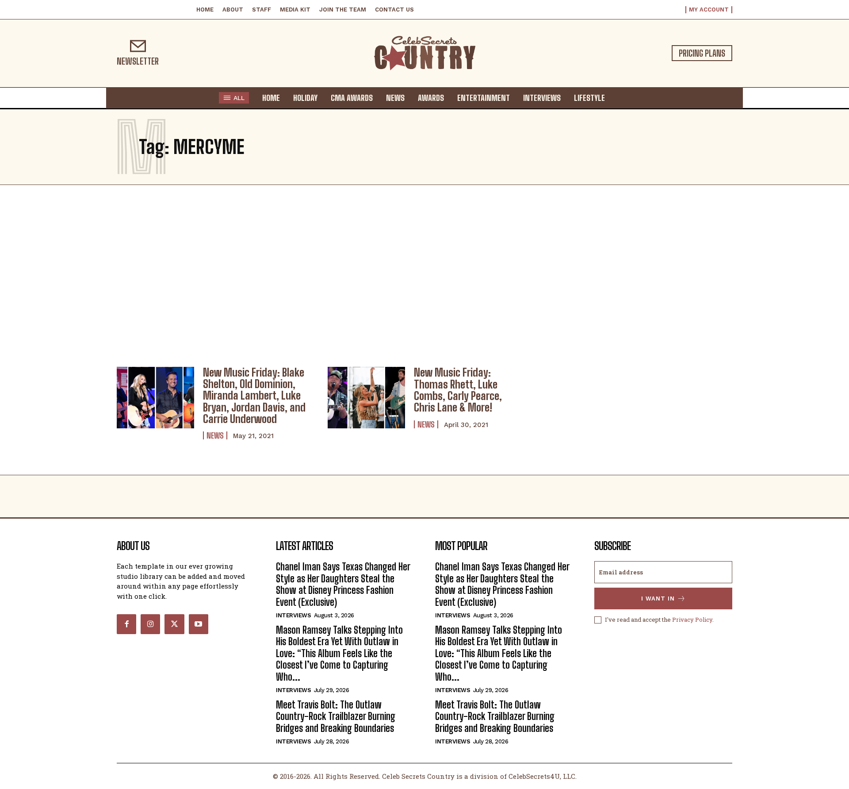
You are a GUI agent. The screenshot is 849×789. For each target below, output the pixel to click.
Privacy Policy (692, 620)
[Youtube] (198, 624)
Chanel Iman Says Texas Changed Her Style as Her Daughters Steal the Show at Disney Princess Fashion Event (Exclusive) (343, 584)
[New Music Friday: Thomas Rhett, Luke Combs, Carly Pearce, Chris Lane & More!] (366, 398)
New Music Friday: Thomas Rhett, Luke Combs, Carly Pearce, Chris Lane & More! (458, 390)
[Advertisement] (424, 273)
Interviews (293, 615)
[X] (174, 624)
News (215, 435)
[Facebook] (126, 624)
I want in (658, 598)
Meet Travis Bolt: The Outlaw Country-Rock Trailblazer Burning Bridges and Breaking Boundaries (335, 716)
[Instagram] (150, 624)
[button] (620, 97)
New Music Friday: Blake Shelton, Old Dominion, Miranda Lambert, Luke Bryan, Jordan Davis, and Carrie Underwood (254, 396)
